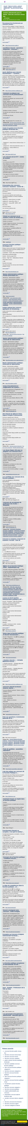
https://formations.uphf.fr (11, 383)
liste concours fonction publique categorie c (12, 1077)
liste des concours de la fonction (13, 1101)
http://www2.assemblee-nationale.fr (14, 768)
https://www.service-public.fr (12, 45)
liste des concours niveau (19, 124)
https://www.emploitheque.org (13, 585)
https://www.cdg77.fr (10, 69)
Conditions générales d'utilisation (12, 1111)
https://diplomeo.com (10, 796)
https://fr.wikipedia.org (10, 332)
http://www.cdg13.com (10, 154)
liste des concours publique (12, 1089)
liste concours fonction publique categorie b (12, 1068)
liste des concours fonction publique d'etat (13, 589)
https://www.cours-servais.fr (12, 883)
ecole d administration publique (12, 304)
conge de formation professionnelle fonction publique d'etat (13, 533)
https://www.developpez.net (11, 271)
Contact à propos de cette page (10, 1113)
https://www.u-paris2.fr (10, 630)
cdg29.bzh (8, 242)
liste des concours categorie (12, 1058)
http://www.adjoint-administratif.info (13, 960)
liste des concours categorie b (12, 1071)
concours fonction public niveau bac (12, 1052)
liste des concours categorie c (12, 1087)
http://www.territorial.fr (11, 657)
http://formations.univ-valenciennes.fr (14, 360)
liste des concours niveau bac (16, 334)
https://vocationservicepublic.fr (13, 931)
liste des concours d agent (11, 1103)
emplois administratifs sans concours (11, 1091)
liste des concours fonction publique (11, 1073)
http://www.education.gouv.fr (12, 1038)
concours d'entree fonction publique (12, 530)
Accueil (4, 1110)
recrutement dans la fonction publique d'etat (11, 593)
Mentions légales (11, 1110)
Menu (24, 1)
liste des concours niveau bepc (15, 122)
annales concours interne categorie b (13, 1099)
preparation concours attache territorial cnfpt (12, 1095)
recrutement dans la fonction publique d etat (13, 594)
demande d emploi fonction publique (14, 744)
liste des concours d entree (10, 125)
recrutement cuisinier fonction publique (12, 1084)
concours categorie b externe (12, 1105)
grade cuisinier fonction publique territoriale (13, 1061)
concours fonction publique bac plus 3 (12, 591)
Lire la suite (5, 42)
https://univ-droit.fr (10, 296)
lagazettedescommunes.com (12, 474)
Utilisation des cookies (20, 1111)
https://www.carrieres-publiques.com (14, 90)
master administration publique (15, 300)
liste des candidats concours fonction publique (12, 1064)
